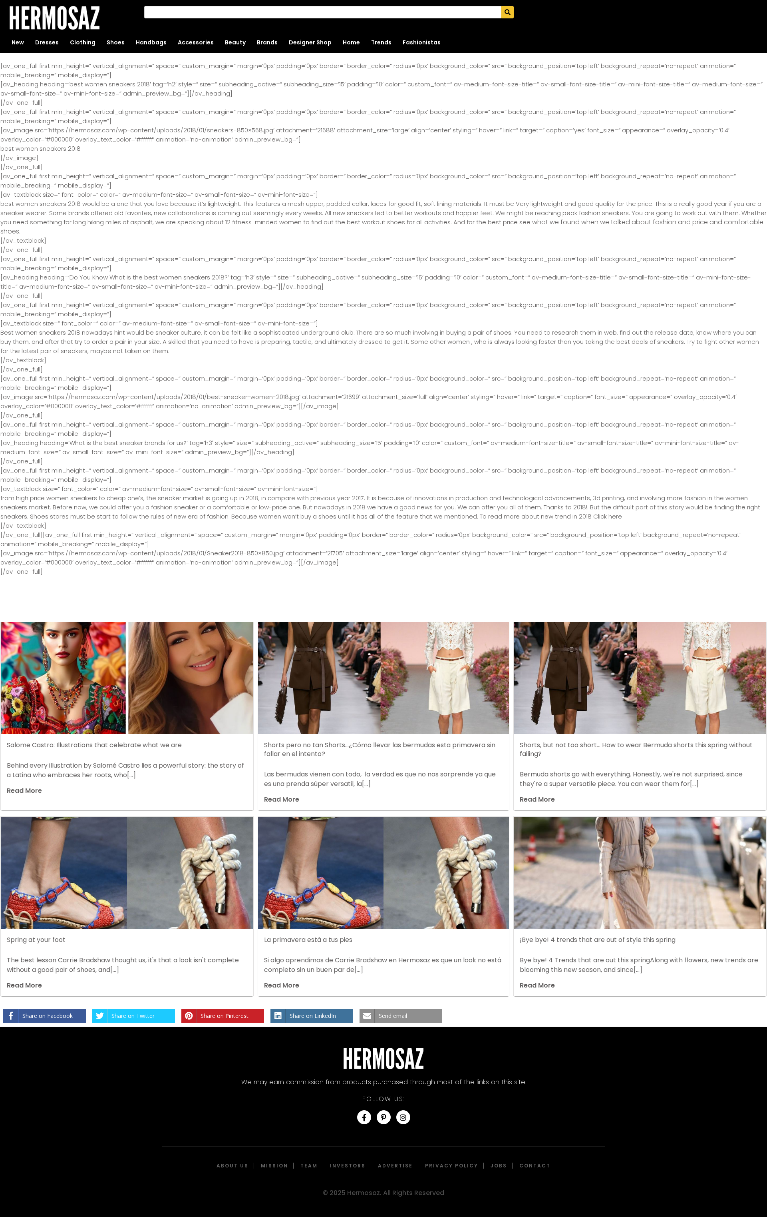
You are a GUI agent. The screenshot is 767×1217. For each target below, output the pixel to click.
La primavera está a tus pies (308, 939)
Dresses (47, 42)
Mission (274, 1166)
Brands (267, 42)
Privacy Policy (451, 1166)
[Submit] (507, 12)
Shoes (116, 42)
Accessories (196, 42)
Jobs (499, 1166)
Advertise (395, 1166)
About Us (232, 1166)
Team (309, 1166)
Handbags (151, 42)
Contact (534, 1166)
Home (351, 42)
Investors (348, 1166)
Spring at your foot (36, 939)
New (18, 42)
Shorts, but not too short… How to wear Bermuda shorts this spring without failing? (636, 749)
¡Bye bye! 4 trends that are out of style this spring (598, 939)
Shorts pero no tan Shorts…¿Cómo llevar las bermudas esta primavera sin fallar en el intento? (379, 749)
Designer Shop (310, 42)
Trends (381, 42)
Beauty (235, 42)
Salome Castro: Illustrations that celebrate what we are (94, 745)
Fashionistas (422, 42)
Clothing (82, 42)
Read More (24, 790)
